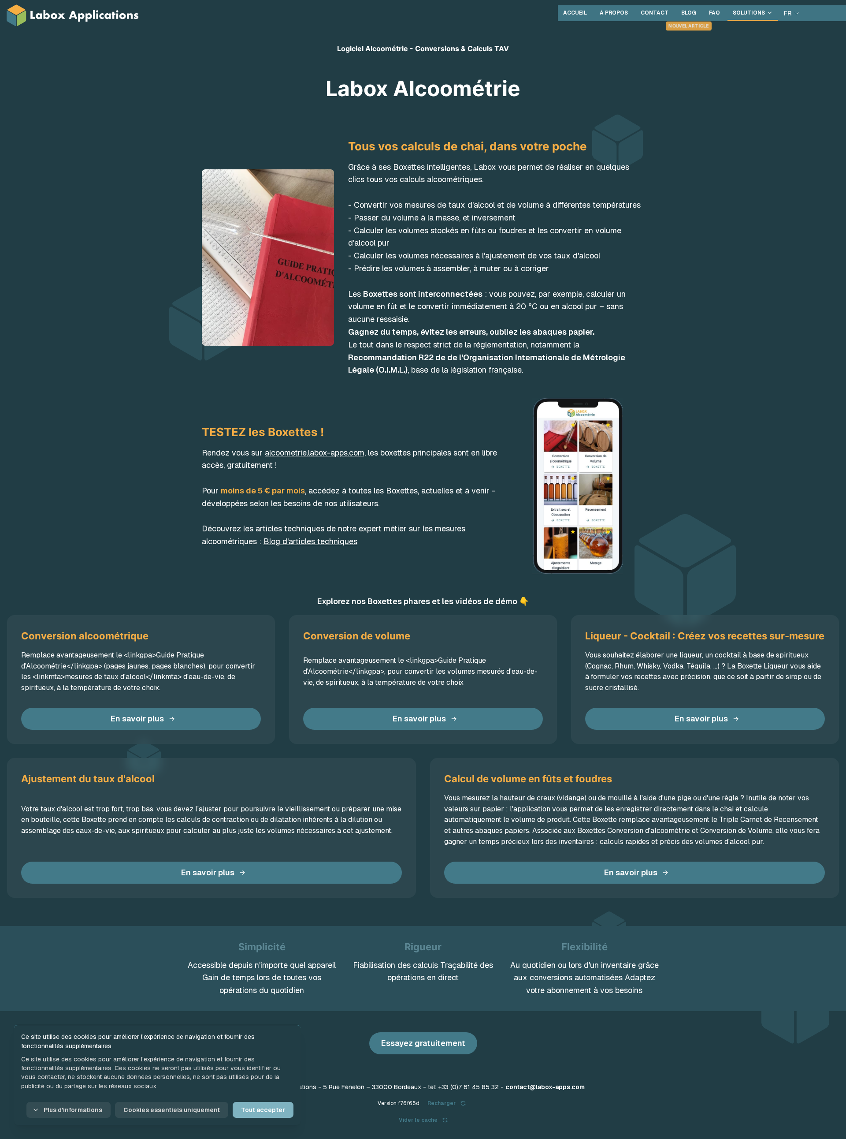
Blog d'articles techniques (310, 541)
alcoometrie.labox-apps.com (314, 453)
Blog (688, 12)
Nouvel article (689, 26)
